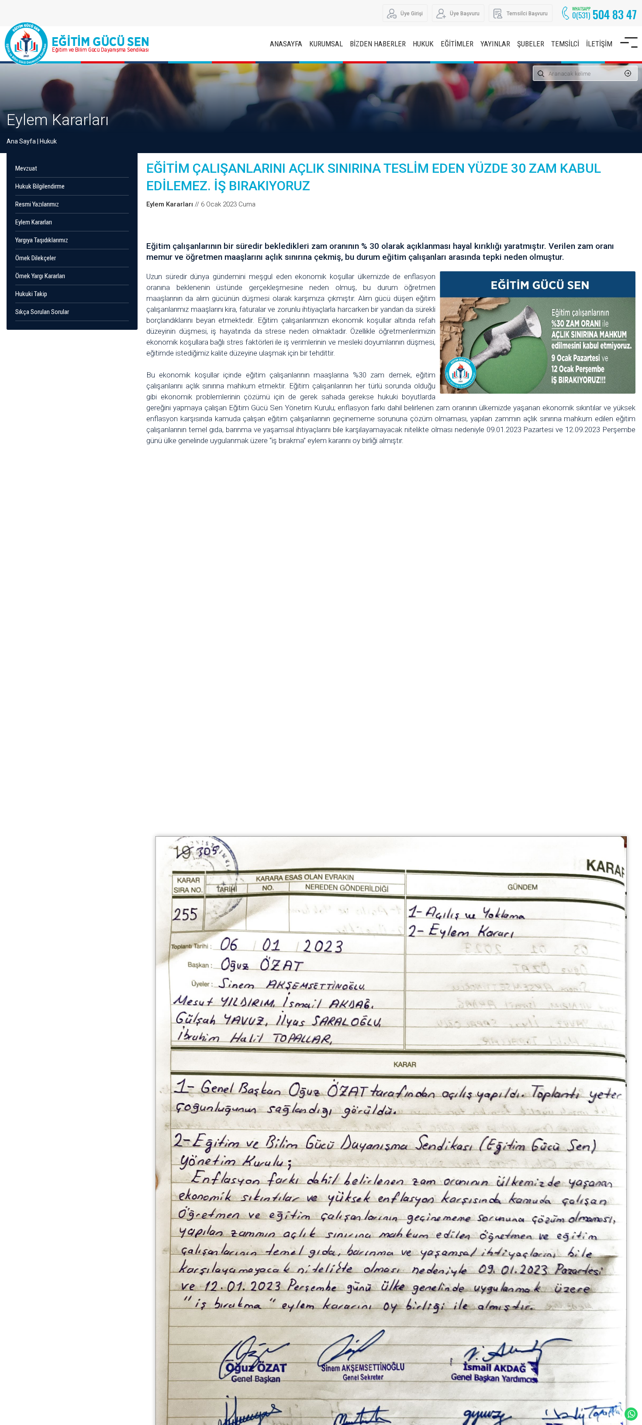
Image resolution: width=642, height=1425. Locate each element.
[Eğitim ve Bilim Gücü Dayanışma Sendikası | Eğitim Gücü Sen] (78, 44)
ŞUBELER (530, 43)
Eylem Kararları (58, 120)
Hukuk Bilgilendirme (40, 186)
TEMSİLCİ (565, 43)
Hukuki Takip (31, 294)
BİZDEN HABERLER (378, 43)
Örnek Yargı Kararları (40, 276)
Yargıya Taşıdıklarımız (41, 240)
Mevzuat (26, 168)
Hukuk (48, 141)
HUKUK (423, 43)
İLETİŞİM (599, 43)
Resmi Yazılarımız (37, 204)
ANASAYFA (286, 43)
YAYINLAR (495, 43)
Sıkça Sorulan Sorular (42, 312)
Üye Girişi (411, 13)
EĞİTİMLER (457, 43)
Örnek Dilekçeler (35, 258)
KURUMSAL (326, 43)
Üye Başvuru (465, 13)
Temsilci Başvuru (527, 13)
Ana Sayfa (21, 141)
